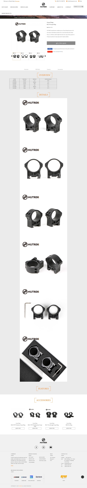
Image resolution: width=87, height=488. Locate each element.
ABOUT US (60, 7)
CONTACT (68, 7)
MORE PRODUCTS (6, 13)
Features (49, 69)
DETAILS (38, 69)
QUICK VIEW (18, 428)
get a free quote (61, 43)
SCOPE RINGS (21, 17)
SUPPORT (52, 7)
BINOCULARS (24, 7)
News (51, 460)
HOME (16, 17)
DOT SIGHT (5, 7)
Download (50, 51)
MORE (12, 465)
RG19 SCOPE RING (30, 17)
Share (50, 48)
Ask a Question (52, 457)
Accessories (60, 69)
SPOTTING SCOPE (42, 460)
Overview (26, 69)
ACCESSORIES (31, 462)
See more (17, 1)
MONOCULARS (32, 460)
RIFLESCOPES (14, 7)
